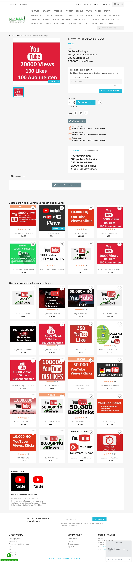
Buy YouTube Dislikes (52, 386)
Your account (75, 535)
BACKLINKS (66, 19)
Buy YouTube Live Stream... (23, 422)
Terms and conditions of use (19, 544)
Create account (73, 544)
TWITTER (69, 11)
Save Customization (110, 90)
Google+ (80, 11)
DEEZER (80, 15)
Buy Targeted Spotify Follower (23, 269)
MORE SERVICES (99, 23)
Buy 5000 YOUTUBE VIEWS (23, 233)
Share (75, 114)
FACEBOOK (58, 11)
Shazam (46, 19)
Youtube (35, 11)
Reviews (89, 15)
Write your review (78, 121)
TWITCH (89, 11)
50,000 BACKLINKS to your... (81, 422)
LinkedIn (70, 15)
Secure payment (15, 539)
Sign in (70, 541)
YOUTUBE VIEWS (81, 233)
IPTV (80, 23)
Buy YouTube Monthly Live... (81, 458)
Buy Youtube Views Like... (110, 233)
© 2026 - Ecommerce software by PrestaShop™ (66, 558)
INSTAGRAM (47, 11)
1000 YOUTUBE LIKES (81, 269)
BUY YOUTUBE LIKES (81, 350)
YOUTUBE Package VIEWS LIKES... (109, 269)
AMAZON (72, 23)
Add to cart (85, 102)
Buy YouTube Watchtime (109, 458)
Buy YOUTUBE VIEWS (52, 458)
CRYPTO (48, 23)
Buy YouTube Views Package (24, 494)
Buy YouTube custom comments (52, 269)
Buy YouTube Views (52, 233)
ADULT (87, 23)
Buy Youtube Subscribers (23, 350)
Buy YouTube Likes (80, 314)
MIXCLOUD (59, 15)
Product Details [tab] (91, 150)
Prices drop (13, 552)
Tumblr (55, 19)
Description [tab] (77, 150)
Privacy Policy (13, 541)
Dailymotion (114, 15)
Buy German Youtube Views (109, 386)
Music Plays (36, 23)
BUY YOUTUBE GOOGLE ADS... (109, 350)
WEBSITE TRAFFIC (81, 19)
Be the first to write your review (68, 185)
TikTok (98, 11)
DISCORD (105, 19)
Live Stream (101, 15)
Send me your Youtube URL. (80, 77)
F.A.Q (10, 547)
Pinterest (48, 15)
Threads (95, 19)
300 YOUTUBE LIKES (23, 314)
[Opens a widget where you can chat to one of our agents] (118, 551)
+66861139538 (21, 4)
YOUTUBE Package (109, 422)
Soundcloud (60, 23)
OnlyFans (115, 19)
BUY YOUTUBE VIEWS (109, 314)
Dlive (110, 23)
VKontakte (36, 15)
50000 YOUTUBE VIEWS (52, 422)
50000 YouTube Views (81, 386)
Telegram (35, 19)
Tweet (81, 114)
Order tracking (73, 539)
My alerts (71, 547)
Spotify (107, 11)
